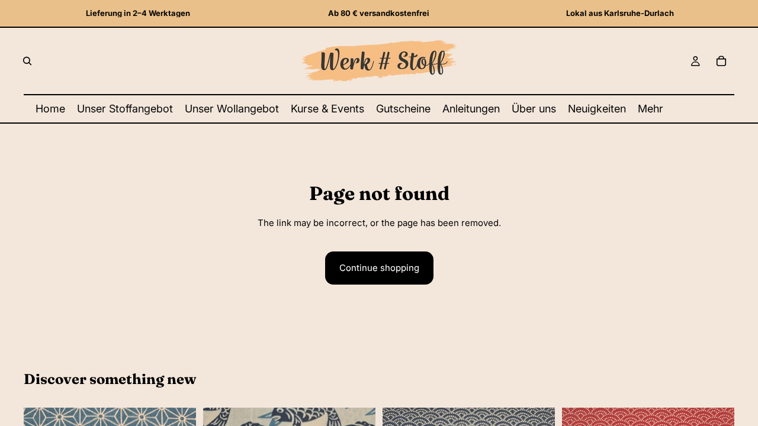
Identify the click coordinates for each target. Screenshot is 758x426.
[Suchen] (27, 61)
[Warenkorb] (721, 61)
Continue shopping (379, 267)
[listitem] (650, 109)
